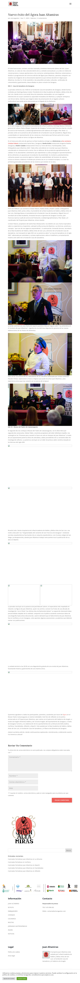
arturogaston (15, 18)
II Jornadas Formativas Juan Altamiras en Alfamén (24, 871)
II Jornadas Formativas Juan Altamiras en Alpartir (24, 865)
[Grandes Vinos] (23, 844)
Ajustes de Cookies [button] (9, 978)
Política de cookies (14, 952)
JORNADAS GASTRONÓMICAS (17, 926)
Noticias (33, 18)
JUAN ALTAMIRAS (13, 903)
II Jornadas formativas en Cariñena (19, 862)
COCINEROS (12, 919)
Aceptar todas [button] (22, 978)
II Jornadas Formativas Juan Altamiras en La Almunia (25, 859)
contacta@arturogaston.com (56, 911)
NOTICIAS (11, 934)
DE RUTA (11, 907)
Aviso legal (11, 956)
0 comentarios (42, 18)
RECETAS (11, 922)
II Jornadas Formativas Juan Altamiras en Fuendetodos (25, 868)
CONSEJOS (11, 915)
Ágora (65, 714)
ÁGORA (10, 930)
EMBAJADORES (13, 911)
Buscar (68, 850)
